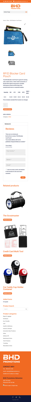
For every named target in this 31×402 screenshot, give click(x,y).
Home (4, 20)
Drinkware (5, 318)
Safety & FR (6, 336)
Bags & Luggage (7, 316)
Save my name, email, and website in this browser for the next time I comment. (15, 171)
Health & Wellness (7, 326)
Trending (5, 343)
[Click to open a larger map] (10, 385)
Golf (4, 323)
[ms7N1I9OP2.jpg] (11, 63)
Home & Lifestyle (7, 328)
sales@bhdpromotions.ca (13, 371)
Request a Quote (7, 109)
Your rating (9, 145)
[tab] (15, 124)
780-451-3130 (9, 368)
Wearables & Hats (7, 345)
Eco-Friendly (6, 321)
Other (8, 20)
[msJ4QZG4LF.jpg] (11, 53)
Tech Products (6, 340)
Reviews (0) (8, 124)
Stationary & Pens (7, 338)
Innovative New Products (9, 331)
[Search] (26, 309)
